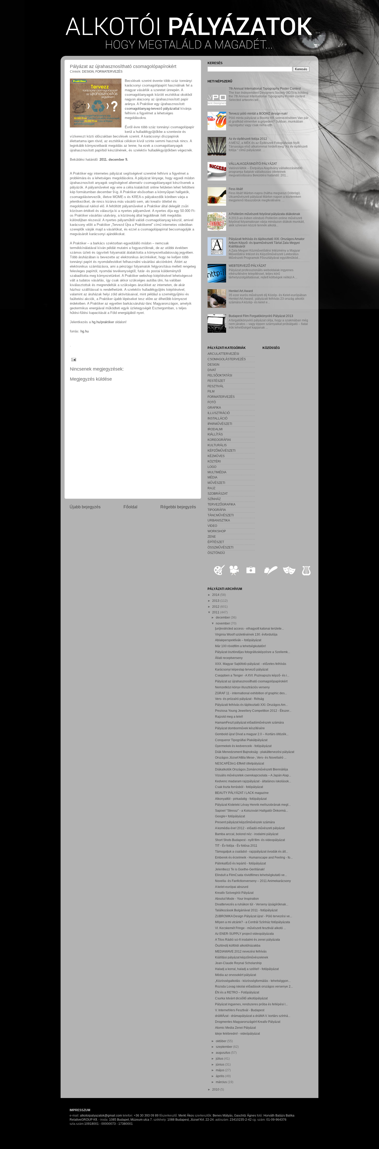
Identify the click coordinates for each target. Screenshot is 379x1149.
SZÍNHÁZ (214, 499)
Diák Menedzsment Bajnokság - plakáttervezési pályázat (254, 751)
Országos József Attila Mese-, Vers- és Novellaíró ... (250, 757)
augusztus (223, 1052)
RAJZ (211, 488)
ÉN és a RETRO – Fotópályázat (237, 992)
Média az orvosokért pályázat (235, 974)
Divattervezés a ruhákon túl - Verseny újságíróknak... (251, 904)
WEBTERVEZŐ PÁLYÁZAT (247, 265)
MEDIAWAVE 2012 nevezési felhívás (241, 951)
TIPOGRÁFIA (217, 509)
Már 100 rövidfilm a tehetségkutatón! (240, 646)
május (220, 1070)
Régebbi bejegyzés (178, 506)
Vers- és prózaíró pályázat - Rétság (239, 698)
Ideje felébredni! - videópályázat (237, 1033)
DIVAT (212, 370)
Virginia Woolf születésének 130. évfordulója (246, 634)
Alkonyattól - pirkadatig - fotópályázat (241, 798)
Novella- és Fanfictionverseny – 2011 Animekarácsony (253, 880)
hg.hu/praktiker (103, 322)
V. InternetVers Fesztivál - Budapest (239, 1010)
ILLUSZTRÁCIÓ (219, 413)
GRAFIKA (214, 407)
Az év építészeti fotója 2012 (248, 138)
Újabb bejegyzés (85, 506)
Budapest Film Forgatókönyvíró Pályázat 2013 (261, 316)
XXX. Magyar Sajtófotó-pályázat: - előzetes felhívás (250, 663)
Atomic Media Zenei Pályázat (235, 1027)
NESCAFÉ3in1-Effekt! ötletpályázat (239, 763)
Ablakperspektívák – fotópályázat (238, 640)
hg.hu (84, 331)
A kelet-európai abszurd (231, 886)
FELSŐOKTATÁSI (220, 375)
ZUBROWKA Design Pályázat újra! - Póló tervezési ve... (253, 916)
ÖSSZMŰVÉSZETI (220, 547)
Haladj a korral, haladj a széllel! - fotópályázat (247, 969)
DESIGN (88, 71)
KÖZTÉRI (214, 461)
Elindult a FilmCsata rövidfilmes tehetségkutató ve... (251, 875)
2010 (216, 1089)
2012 (216, 606)
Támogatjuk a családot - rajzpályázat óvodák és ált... (251, 851)
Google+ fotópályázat (230, 816)
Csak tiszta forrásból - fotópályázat (239, 786)
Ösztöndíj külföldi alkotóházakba (237, 945)
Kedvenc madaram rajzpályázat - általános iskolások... (253, 781)
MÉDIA (212, 477)
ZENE (212, 536)
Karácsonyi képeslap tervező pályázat (241, 669)
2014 (216, 594)
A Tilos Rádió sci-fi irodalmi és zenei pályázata (247, 939)
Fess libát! (236, 189)
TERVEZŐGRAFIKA (221, 504)
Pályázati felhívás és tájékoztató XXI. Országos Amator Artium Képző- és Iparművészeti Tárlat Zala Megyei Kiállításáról (266, 242)
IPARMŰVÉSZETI (220, 423)
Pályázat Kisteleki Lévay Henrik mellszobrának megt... (253, 804)
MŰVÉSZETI (216, 482)
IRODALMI (215, 429)
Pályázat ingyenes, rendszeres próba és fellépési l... (251, 1004)
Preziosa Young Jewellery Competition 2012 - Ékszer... (253, 710)
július (220, 1058)
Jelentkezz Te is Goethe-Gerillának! (240, 869)
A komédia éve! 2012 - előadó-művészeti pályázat (250, 828)
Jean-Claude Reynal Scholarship (238, 963)
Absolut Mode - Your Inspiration (237, 898)
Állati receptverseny (229, 657)
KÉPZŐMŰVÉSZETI (221, 450)
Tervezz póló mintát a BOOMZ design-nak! (258, 113)
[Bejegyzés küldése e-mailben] (73, 359)
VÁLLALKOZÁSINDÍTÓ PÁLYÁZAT (253, 163)
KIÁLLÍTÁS (215, 434)
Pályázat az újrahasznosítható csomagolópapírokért (251, 681)
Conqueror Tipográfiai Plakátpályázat (241, 740)
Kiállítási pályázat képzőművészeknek (241, 957)
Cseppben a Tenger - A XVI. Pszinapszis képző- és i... (252, 675)
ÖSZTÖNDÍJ (216, 552)
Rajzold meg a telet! (229, 716)
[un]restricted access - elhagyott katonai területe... (249, 628)
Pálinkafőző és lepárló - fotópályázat (240, 863)
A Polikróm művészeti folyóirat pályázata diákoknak (264, 214)
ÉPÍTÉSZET (216, 542)
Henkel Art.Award (241, 291)
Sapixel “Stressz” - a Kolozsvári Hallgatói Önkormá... (251, 810)
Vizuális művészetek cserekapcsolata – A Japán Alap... (253, 775)
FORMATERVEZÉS (108, 71)
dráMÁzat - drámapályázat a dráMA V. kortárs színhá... (252, 1015)
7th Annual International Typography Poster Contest (265, 88)
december (223, 617)
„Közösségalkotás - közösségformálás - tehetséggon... (253, 980)
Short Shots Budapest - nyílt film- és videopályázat (250, 840)
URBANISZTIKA (219, 520)
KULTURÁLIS (217, 445)
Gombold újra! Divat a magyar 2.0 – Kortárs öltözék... (252, 734)
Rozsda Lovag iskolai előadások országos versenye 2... (254, 986)
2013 (216, 600)
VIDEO (212, 525)
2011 (216, 612)
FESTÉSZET (216, 380)
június (220, 1064)
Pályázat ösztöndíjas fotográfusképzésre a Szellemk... (252, 652)
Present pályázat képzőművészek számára (245, 822)
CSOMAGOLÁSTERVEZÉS (227, 359)
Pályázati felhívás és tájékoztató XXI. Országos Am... (251, 704)
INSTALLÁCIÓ (217, 418)
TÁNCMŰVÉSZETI (221, 515)
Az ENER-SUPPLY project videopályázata (244, 933)
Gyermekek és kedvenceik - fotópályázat (243, 746)
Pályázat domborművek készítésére (240, 728)
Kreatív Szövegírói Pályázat (234, 892)
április (220, 1076)
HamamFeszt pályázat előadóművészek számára (249, 722)
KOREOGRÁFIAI (219, 439)
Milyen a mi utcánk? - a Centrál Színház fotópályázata (252, 922)
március (222, 1082)
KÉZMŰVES (216, 456)
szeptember (224, 1046)
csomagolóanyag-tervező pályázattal (152, 108)
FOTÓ (212, 402)
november (223, 623)
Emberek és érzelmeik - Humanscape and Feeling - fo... (254, 857)
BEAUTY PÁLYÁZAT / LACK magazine (242, 792)
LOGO (212, 466)
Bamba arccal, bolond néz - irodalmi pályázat (246, 834)
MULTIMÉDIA (217, 472)
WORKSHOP (217, 531)
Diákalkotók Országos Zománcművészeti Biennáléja (251, 769)
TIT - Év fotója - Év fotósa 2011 (236, 845)
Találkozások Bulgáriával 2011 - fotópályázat (246, 910)
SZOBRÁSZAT (218, 493)
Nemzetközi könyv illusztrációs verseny (242, 687)
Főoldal (130, 506)
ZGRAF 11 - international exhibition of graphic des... (251, 693)
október (221, 1041)
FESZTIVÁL (216, 386)
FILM (211, 391)
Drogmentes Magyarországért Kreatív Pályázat (247, 1021)
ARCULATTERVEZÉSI (223, 353)
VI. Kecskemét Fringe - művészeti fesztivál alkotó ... (250, 928)
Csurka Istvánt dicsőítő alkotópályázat (241, 998)
